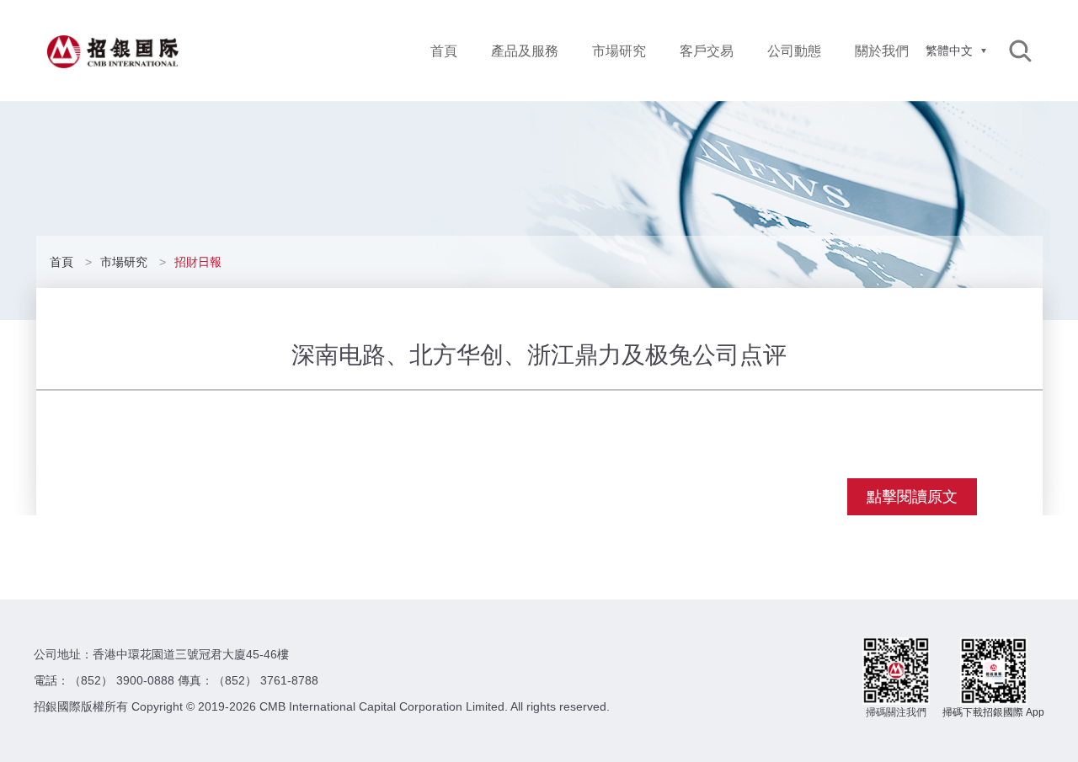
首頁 (443, 51)
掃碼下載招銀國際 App (993, 712)
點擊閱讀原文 (912, 496)
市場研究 (619, 51)
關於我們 (882, 51)
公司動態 (794, 51)
